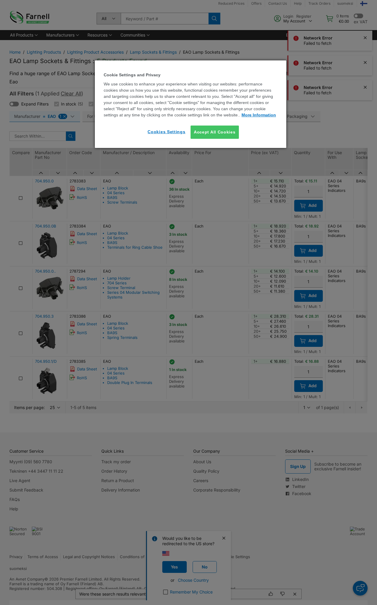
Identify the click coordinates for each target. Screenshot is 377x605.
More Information (259, 115)
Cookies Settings (166, 131)
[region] (190, 104)
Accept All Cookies (215, 132)
